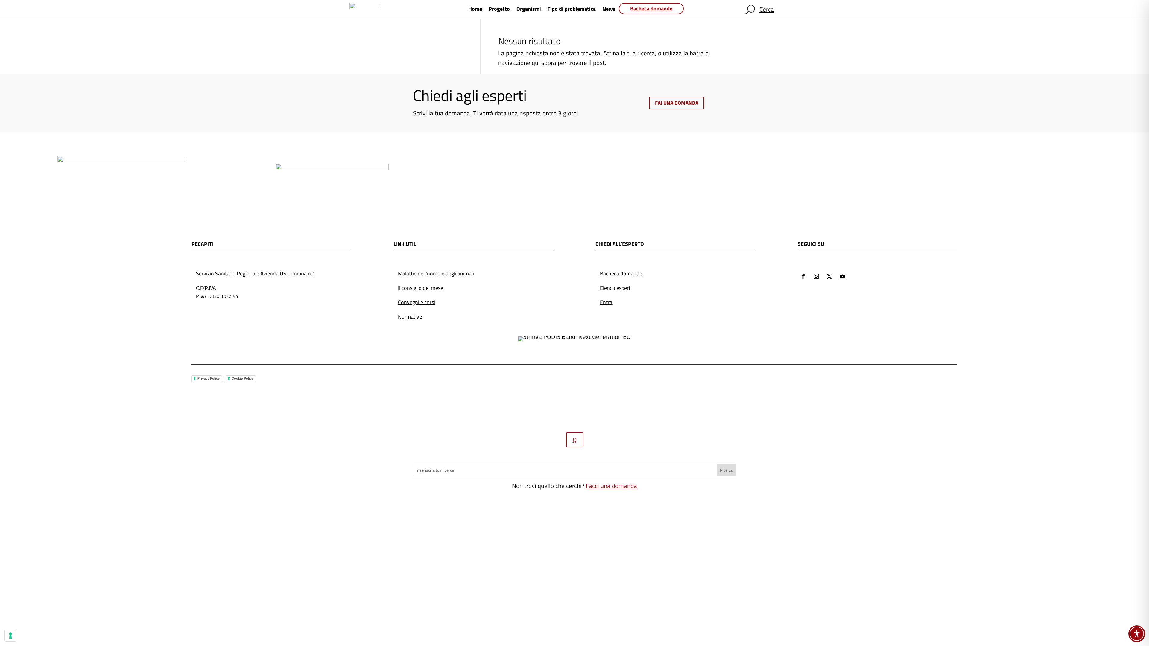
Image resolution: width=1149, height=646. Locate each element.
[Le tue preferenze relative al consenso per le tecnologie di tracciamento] (10, 635)
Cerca (766, 9)
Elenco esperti (616, 288)
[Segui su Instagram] (816, 276)
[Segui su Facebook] (803, 276)
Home (475, 10)
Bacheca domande (651, 8)
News (608, 10)
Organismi (528, 10)
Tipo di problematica (572, 10)
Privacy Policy (208, 378)
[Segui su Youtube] (842, 276)
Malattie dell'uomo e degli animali (436, 273)
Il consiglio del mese (420, 288)
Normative (410, 317)
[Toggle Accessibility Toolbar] (1137, 634)
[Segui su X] (829, 276)
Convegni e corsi (416, 302)
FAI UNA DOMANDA (676, 103)
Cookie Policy (242, 378)
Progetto (499, 10)
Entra (606, 302)
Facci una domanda (611, 485)
